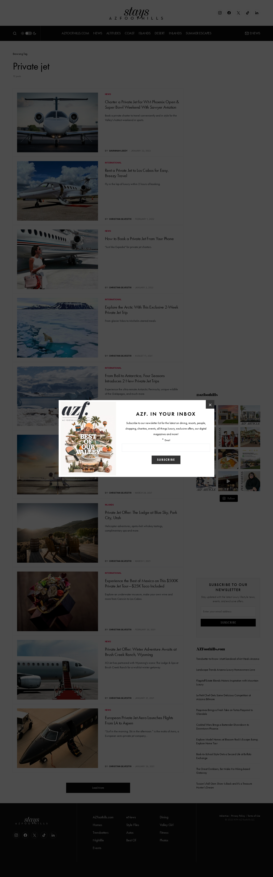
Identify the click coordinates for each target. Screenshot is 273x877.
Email (167, 440)
